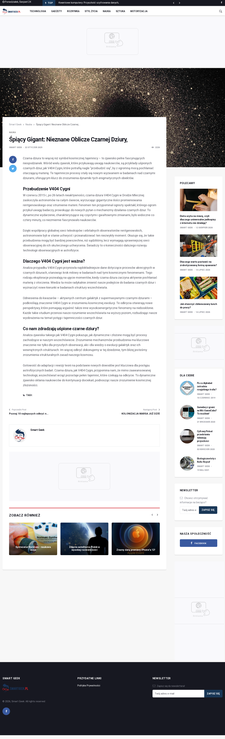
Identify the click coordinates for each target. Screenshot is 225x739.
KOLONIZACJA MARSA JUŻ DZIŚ (141, 413)
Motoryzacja (138, 11)
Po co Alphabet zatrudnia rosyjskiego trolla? (207, 386)
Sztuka (120, 11)
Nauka (107, 11)
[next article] (174, 3)
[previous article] (180, 3)
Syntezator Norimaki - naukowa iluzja (33, 548)
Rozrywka (73, 11)
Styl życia (91, 11)
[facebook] (221, 2)
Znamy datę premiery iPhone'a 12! (135, 549)
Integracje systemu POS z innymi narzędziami (83, 2)
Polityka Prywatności (88, 685)
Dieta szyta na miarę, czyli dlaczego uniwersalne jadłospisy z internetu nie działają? (198, 219)
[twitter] (13, 168)
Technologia (38, 11)
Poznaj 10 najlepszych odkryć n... (28, 413)
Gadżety (56, 11)
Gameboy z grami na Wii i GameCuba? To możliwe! (207, 410)
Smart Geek (15, 124)
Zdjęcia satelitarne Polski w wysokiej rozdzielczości (84, 548)
